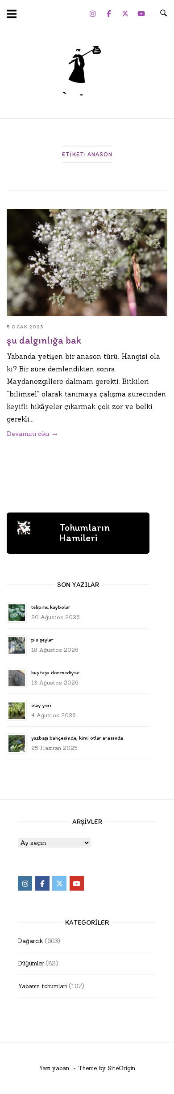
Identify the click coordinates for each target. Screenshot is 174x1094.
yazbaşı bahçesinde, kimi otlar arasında (77, 738)
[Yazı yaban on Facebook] (109, 13)
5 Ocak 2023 (25, 327)
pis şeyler (42, 640)
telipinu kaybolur (50, 607)
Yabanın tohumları (42, 986)
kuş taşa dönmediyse (55, 672)
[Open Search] (163, 13)
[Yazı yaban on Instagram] (92, 13)
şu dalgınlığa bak (44, 340)
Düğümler (31, 963)
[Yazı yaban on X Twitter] (125, 13)
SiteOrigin (121, 1068)
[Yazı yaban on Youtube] (141, 13)
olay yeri (41, 705)
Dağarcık (30, 941)
